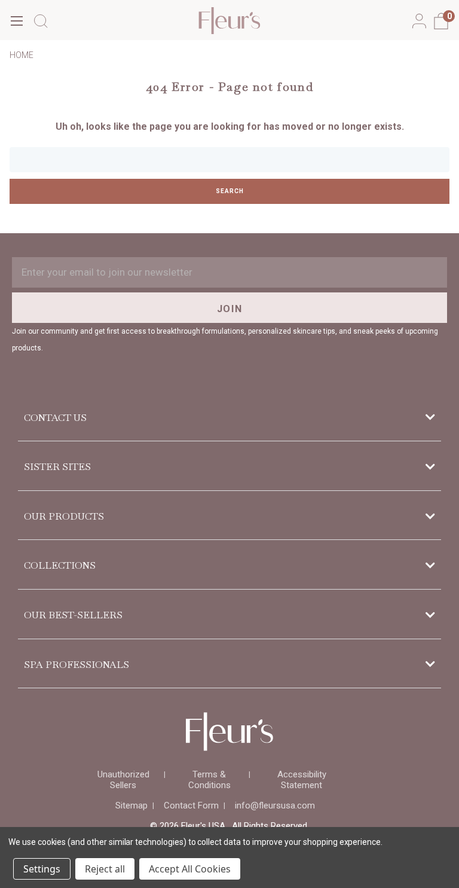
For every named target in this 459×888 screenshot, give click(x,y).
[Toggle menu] (16, 20)
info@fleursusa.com (275, 805)
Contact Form (191, 805)
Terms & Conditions (209, 780)
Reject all (105, 868)
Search (230, 191)
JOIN (229, 309)
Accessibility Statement (301, 780)
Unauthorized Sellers (123, 780)
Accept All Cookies (190, 868)
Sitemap (131, 805)
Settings (41, 868)
